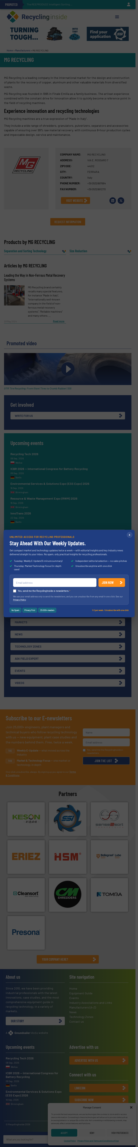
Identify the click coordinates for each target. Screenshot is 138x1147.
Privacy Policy (19, 599)
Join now (108, 582)
